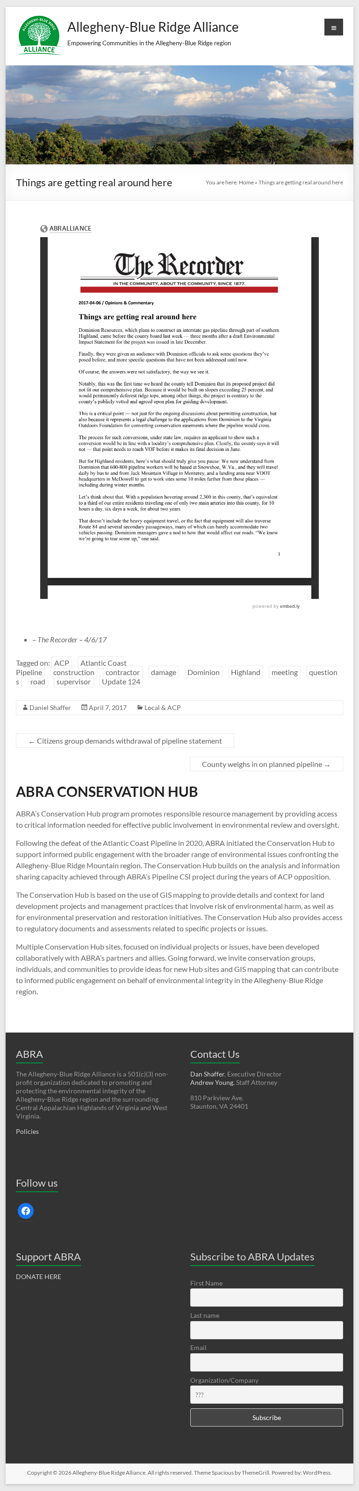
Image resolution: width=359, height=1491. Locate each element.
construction (73, 672)
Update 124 (121, 681)
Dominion (203, 672)
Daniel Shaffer (50, 707)
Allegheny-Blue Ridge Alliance (153, 27)
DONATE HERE (38, 1276)
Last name (204, 1315)
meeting (285, 672)
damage (163, 672)
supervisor (74, 681)
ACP (61, 662)
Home (246, 182)
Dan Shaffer (207, 1074)
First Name (206, 1283)
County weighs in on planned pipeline (266, 764)
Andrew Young (211, 1082)
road (37, 681)
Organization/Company (224, 1380)
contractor (123, 672)
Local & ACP (162, 707)
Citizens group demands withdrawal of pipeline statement (125, 740)
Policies (27, 1131)
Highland (245, 672)
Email (198, 1347)
